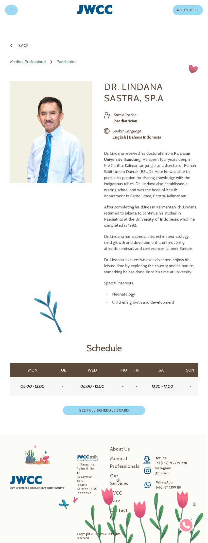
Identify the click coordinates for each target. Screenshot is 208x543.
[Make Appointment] (186, 525)
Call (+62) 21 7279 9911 (170, 463)
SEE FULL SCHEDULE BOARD (104, 410)
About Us (120, 449)
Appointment (188, 10)
